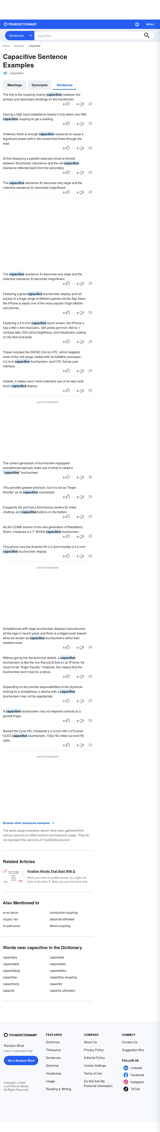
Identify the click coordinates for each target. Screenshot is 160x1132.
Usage (50, 1081)
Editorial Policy (94, 1057)
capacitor (56, 984)
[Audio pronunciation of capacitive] (5, 73)
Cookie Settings (95, 1065)
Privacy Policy (94, 1050)
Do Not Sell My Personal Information (98, 1083)
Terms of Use (93, 1073)
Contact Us (129, 1042)
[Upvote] (68, 104)
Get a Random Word (21, 1060)
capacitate (57, 957)
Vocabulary (53, 1073)
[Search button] (149, 35)
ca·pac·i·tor (10, 919)
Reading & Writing (58, 1089)
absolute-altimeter (62, 919)
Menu (151, 24)
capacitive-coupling (63, 977)
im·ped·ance (11, 925)
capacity (8, 990)
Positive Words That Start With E (51, 871)
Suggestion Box (133, 1050)
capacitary (10, 957)
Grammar (52, 1065)
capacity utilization (62, 990)
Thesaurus (53, 1050)
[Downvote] (81, 104)
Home (6, 45)
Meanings (14, 85)
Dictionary (53, 1042)
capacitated (11, 964)
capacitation (58, 970)
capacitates (58, 964)
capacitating (11, 970)
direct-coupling (60, 925)
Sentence (19, 45)
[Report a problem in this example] (90, 104)
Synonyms (40, 85)
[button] (137, 24)
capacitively (11, 984)
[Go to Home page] (20, 24)
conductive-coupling (64, 912)
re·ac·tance (10, 912)
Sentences (16, 35)
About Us (90, 1042)
